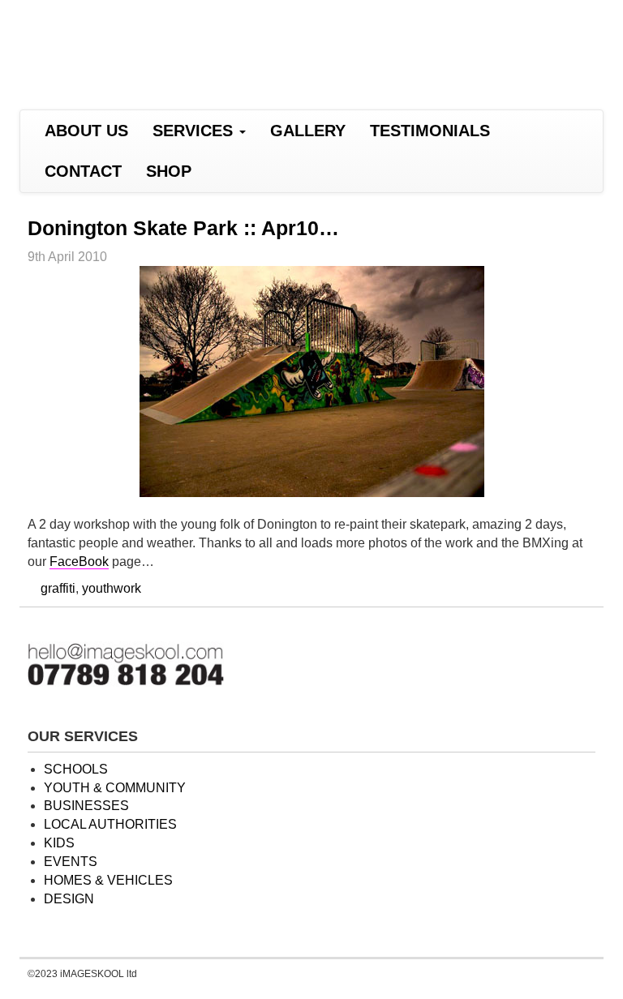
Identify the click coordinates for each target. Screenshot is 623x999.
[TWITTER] (265, 171)
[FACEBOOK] (224, 171)
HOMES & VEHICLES (108, 880)
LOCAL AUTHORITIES (110, 824)
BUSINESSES (86, 805)
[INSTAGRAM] (307, 171)
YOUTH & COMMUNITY (115, 788)
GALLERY (308, 130)
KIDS (59, 843)
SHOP (168, 171)
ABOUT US (86, 130)
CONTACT (83, 171)
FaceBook (79, 561)
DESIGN (69, 899)
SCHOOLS (76, 769)
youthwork (111, 588)
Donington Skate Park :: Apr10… (183, 228)
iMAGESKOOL (161, 46)
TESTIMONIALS (430, 130)
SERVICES (195, 130)
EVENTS (70, 861)
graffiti (58, 588)
